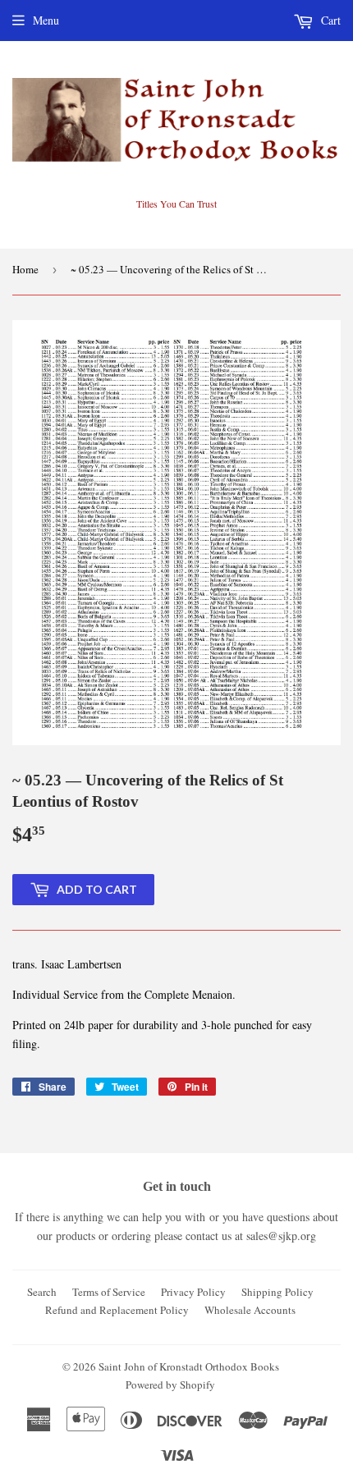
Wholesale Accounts (250, 1309)
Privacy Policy (193, 1291)
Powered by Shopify (170, 1384)
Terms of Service (108, 1291)
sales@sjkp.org (281, 1235)
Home (25, 269)
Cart (329, 20)
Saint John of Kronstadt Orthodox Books (189, 1366)
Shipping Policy (277, 1291)
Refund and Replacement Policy (117, 1309)
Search (42, 1291)
